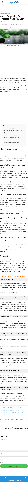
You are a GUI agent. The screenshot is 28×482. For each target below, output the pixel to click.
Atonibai (2, 27)
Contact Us (24, 477)
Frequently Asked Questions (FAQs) (12, 142)
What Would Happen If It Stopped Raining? (13, 407)
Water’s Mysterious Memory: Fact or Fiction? (14, 130)
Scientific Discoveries (4, 421)
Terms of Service (5, 477)
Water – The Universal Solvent (11, 135)
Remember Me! (5, 462)
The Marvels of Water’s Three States (12, 137)
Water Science (12, 421)
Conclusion (6, 139)
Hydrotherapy (6, 419)
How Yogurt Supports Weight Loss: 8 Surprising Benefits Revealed (7, 428)
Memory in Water (14, 419)
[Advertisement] (14, 7)
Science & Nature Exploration (8, 11)
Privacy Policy (12, 477)
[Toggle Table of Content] (22, 126)
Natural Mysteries (22, 419)
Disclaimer (18, 477)
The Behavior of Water (9, 128)
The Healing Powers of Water (10, 132)
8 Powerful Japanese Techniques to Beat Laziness (21, 427)
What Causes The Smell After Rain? (12, 410)
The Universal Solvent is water (14, 221)
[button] (2, 2)
